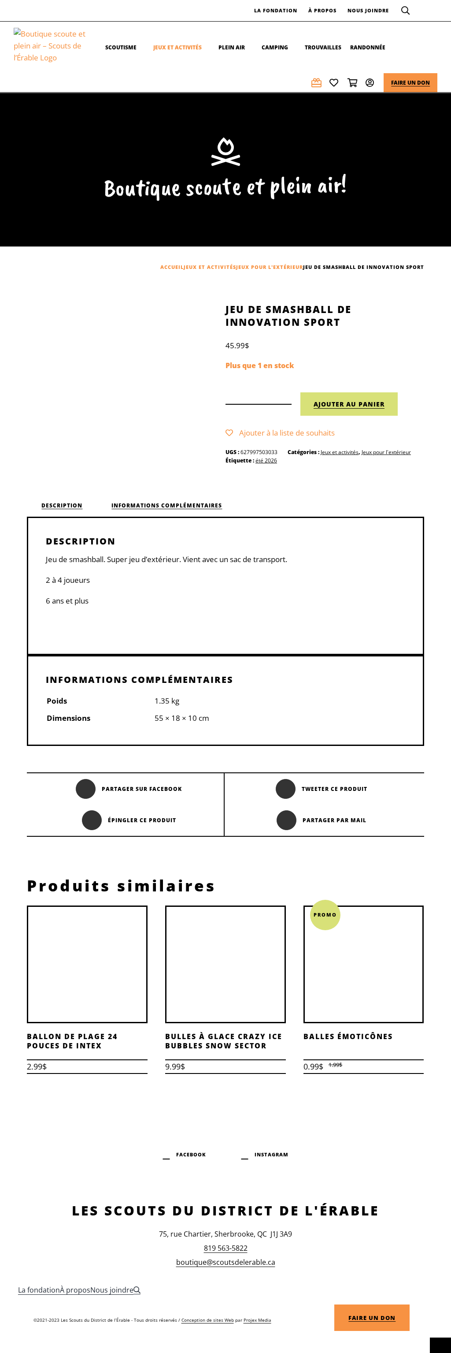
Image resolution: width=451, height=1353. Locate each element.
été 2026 (266, 460)
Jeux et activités (340, 452)
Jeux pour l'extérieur (386, 452)
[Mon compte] (371, 83)
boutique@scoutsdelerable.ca (225, 1262)
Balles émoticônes (348, 1036)
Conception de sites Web (207, 1320)
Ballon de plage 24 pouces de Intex (72, 1041)
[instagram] (264, 1153)
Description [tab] (61, 505)
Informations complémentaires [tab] (166, 505)
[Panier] (353, 83)
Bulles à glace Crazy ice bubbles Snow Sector (223, 1041)
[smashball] (104, 380)
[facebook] (184, 1153)
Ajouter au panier (349, 404)
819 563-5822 (226, 1248)
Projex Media (257, 1320)
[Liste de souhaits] (335, 83)
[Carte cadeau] (317, 83)
